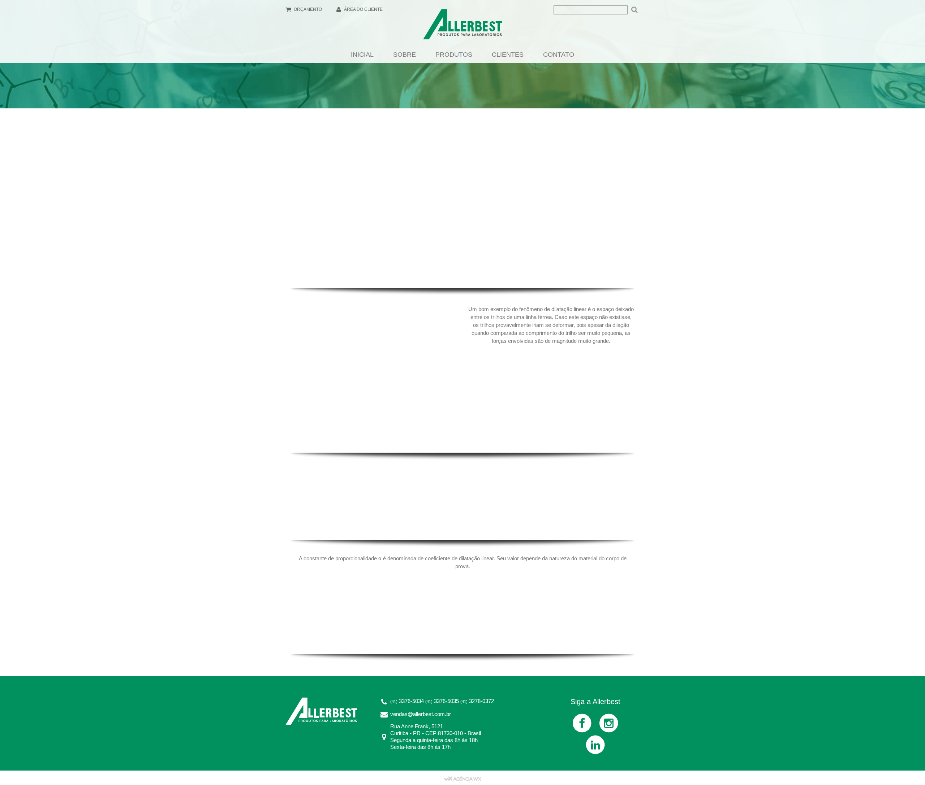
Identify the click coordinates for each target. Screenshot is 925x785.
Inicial (362, 54)
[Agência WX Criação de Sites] (462, 778)
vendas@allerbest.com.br (420, 714)
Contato (558, 54)
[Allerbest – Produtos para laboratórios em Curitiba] (462, 26)
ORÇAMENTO (307, 9)
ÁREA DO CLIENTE (363, 9)
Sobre (404, 54)
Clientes (508, 54)
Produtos (453, 54)
